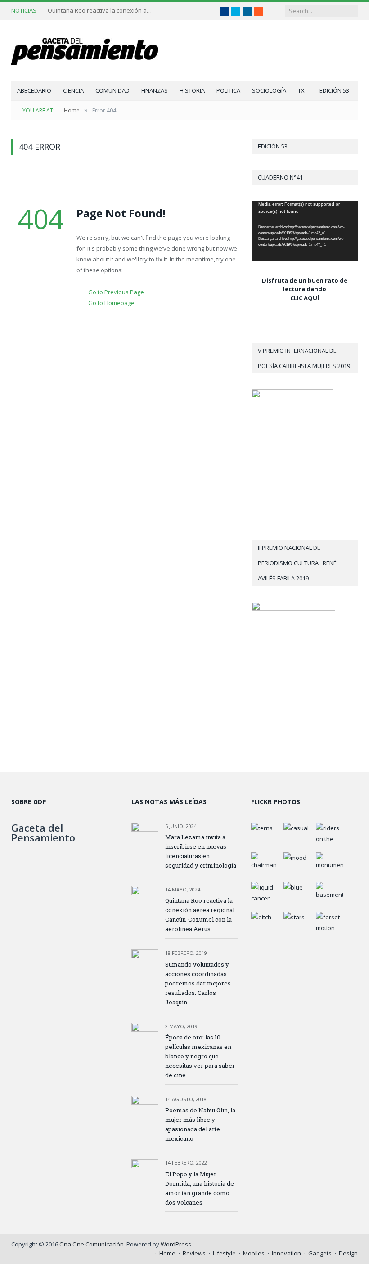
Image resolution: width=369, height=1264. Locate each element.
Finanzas (154, 90)
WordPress (176, 1244)
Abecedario (34, 90)
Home (167, 1253)
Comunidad (112, 90)
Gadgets (320, 1253)
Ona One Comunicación (91, 1244)
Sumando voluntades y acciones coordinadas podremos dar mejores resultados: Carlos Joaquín (198, 983)
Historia (192, 90)
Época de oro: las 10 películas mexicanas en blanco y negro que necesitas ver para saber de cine (200, 1056)
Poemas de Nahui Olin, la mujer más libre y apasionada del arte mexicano (200, 1124)
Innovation (286, 1253)
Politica (228, 90)
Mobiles (254, 1253)
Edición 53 (334, 90)
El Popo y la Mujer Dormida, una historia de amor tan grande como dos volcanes (199, 1188)
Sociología (269, 90)
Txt (303, 90)
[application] (305, 231)
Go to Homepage (111, 303)
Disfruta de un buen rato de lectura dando (304, 284)
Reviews (194, 1253)
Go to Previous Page (116, 292)
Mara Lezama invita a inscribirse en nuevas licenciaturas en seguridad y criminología (200, 851)
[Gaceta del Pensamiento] (92, 50)
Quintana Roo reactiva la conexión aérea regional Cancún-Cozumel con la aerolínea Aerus (102, 10)
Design (348, 1253)
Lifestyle (224, 1253)
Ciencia (73, 90)
